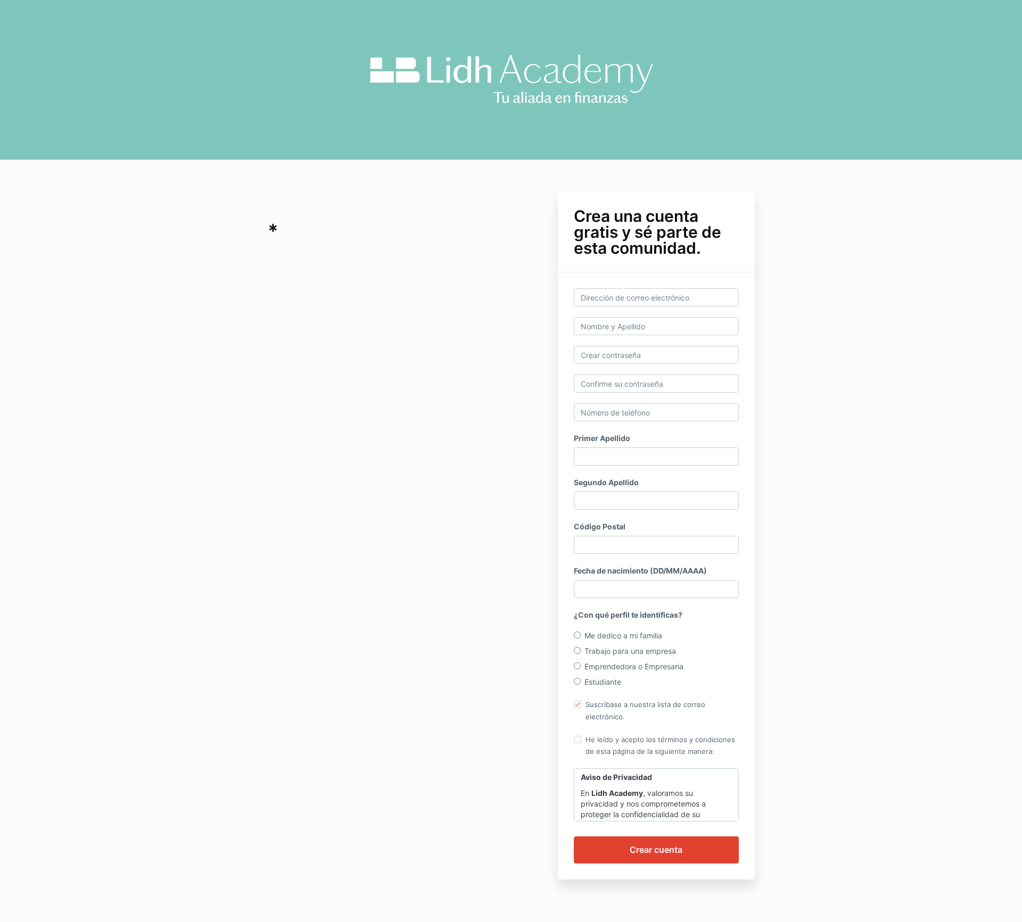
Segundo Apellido (606, 482)
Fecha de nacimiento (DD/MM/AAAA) (640, 570)
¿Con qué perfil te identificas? (628, 614)
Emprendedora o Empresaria (633, 666)
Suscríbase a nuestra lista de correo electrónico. (645, 710)
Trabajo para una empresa (630, 650)
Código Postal (599, 526)
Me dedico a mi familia (623, 635)
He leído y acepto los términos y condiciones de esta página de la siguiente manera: (660, 745)
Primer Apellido (602, 438)
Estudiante (602, 681)
